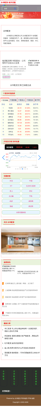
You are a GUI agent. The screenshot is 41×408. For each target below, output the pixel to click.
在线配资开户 (25, 377)
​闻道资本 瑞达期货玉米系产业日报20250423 (20, 297)
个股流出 (30, 100)
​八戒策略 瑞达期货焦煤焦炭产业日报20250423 (21, 290)
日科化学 (11, 129)
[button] (3, 157)
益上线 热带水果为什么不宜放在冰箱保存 (20, 348)
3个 (11, 186)
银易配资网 (6, 77)
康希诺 (11, 117)
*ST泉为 (10, 134)
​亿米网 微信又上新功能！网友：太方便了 (19, 283)
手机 (30, 196)
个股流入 (21, 100)
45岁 (11, 201)
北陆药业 (11, 126)
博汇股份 (11, 111)
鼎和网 (30, 201)
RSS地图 (24, 398)
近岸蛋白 (11, 120)
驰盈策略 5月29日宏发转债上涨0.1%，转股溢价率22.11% (28, 272)
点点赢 (11, 196)
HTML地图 (30, 398)
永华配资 (3, 375)
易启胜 (30, 206)
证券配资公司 (14, 377)
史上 (11, 191)
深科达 (11, 131)
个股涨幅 (4, 100)
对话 (11, 181)
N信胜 (11, 108)
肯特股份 (11, 114)
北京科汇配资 (31, 186)
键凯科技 (11, 123)
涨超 (11, 206)
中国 (30, 181)
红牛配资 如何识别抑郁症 (14, 343)
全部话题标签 (21, 212)
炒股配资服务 (36, 377)
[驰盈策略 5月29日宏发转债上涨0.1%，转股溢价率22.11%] (9, 272)
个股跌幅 (13, 100)
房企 (30, 191)
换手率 (37, 100)
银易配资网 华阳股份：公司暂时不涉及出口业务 (14, 61)
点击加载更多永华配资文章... (21, 85)
